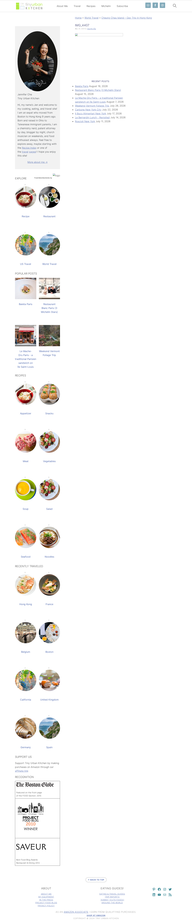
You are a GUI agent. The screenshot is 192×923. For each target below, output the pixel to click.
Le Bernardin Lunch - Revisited (92, 117)
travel (25, 151)
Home (78, 17)
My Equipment (46, 897)
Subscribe (122, 6)
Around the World (112, 903)
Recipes (91, 6)
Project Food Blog (46, 903)
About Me (62, 6)
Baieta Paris (81, 86)
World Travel (91, 17)
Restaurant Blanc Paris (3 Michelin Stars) (98, 90)
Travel (77, 6)
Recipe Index (29, 147)
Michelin (106, 6)
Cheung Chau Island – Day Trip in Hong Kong (126, 17)
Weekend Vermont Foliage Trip (92, 105)
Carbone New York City (88, 109)
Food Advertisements (42, 178)
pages (32, 151)
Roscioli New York (85, 121)
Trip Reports (112, 897)
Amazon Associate (76, 912)
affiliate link (21, 770)
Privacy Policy (46, 906)
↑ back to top (96, 880)
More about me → (37, 162)
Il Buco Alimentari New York (90, 113)
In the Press (46, 900)
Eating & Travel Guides (112, 894)
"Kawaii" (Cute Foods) (112, 900)
